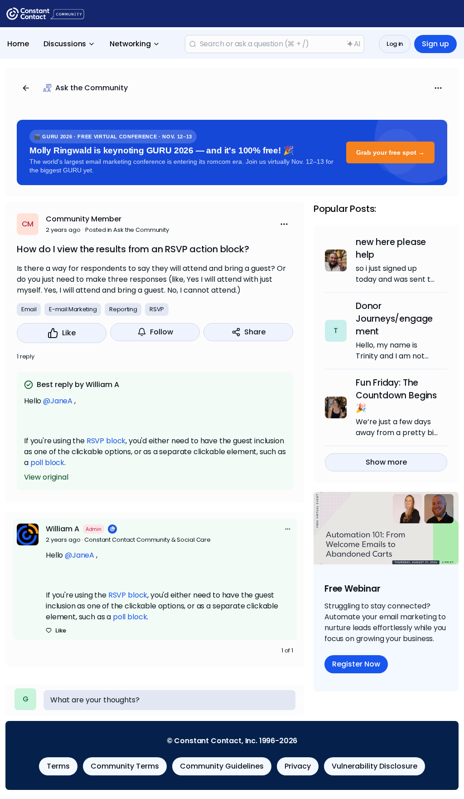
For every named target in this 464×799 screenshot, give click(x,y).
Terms (58, 766)
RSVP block (106, 441)
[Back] (26, 88)
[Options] (438, 88)
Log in (395, 43)
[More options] (287, 529)
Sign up (435, 44)
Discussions (65, 44)
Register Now (356, 664)
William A (62, 529)
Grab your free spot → (390, 152)
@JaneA (57, 401)
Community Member (83, 219)
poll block (47, 462)
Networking (130, 44)
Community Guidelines (222, 766)
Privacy (298, 766)
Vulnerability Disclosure (374, 766)
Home (18, 44)
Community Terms (125, 766)
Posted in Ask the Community (127, 229)
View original (46, 477)
